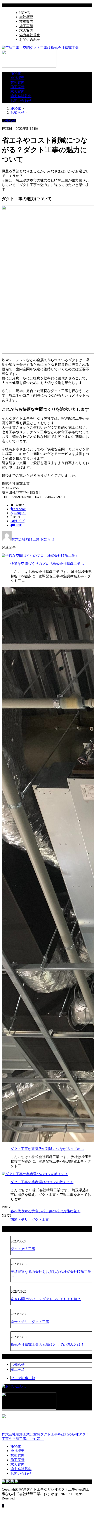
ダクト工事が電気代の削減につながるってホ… (47, 1149)
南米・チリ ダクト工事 (29, 1219)
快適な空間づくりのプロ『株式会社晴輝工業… (47, 563)
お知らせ (47, 539)
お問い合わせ (29, 39)
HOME (24, 13)
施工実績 (26, 26)
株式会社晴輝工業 (26, 539)
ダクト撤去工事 (23, 1249)
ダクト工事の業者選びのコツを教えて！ (41, 1182)
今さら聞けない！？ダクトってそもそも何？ (46, 1299)
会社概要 (26, 17)
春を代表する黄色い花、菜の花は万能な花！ (45, 1211)
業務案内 (26, 21)
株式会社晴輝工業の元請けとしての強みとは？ (47, 1344)
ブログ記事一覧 (23, 1378)
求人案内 (26, 30)
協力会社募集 (29, 35)
